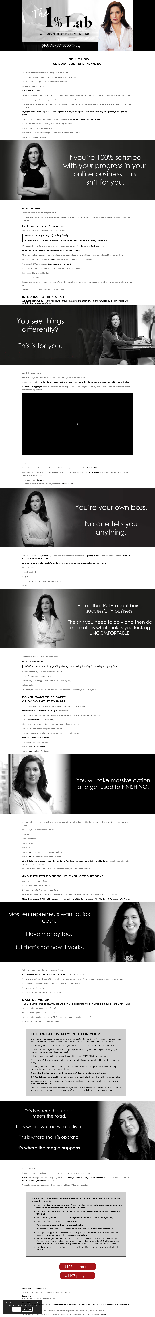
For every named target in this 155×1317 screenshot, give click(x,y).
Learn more (27, 1309)
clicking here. (103, 1314)
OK (16, 1309)
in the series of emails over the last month (100, 1198)
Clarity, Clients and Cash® (94, 1177)
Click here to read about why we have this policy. (111, 1305)
